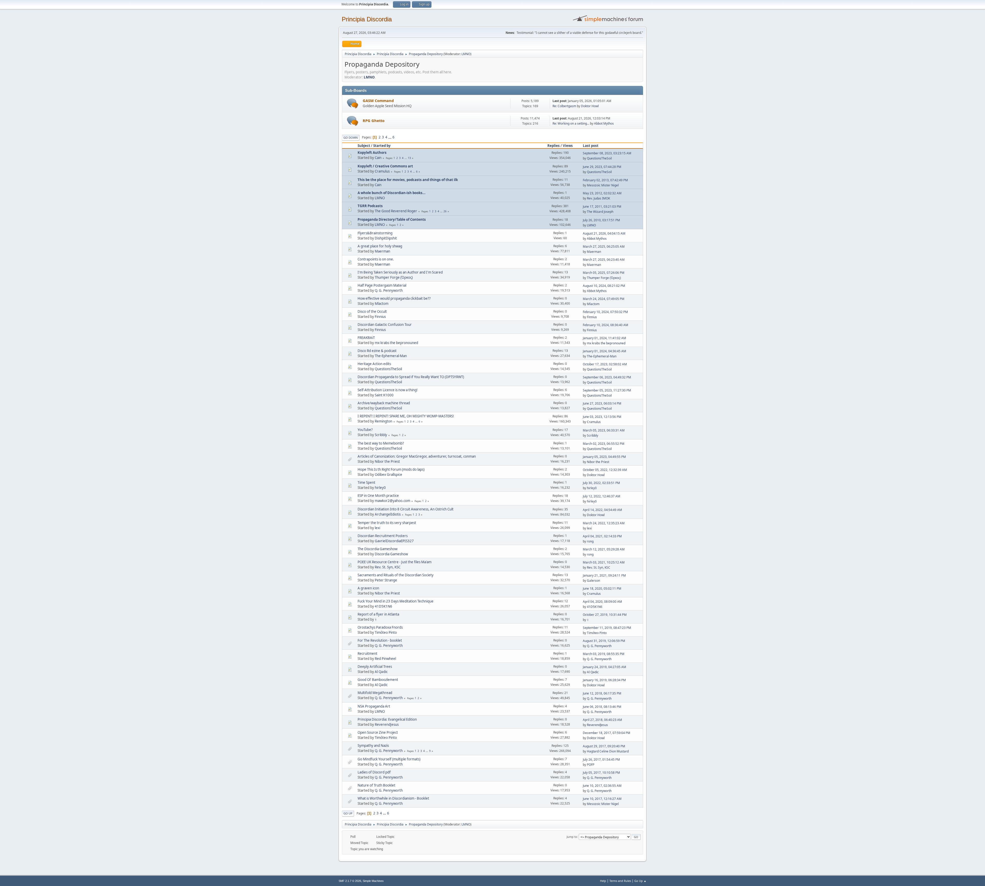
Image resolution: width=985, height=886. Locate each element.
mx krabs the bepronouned (396, 342)
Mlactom (381, 303)
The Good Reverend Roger (396, 211)
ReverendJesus (387, 724)
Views (568, 145)
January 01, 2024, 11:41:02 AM (604, 338)
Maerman (382, 251)
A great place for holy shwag (380, 246)
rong (590, 541)
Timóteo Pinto (386, 632)
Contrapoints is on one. (376, 259)
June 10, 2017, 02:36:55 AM (602, 785)
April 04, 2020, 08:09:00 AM (602, 601)
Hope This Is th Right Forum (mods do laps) (391, 469)
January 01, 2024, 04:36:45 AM (604, 351)
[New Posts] (352, 103)
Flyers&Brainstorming (375, 233)
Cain (378, 157)
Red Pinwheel (385, 658)
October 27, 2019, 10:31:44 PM (605, 614)
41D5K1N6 (383, 606)
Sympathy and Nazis (373, 745)
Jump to (572, 837)
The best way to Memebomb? (381, 443)
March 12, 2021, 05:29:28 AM (604, 549)
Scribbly (381, 434)
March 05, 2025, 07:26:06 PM (603, 272)
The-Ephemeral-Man (391, 356)
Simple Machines (373, 880)
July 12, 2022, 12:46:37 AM (601, 496)
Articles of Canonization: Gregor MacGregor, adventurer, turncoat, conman (417, 456)
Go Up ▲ (640, 881)
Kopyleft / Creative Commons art (385, 166)
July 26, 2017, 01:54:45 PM (601, 759)
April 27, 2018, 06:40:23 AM (602, 720)
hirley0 (380, 487)
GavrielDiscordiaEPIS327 (394, 541)
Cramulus (382, 171)
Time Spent (366, 482)
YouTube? (365, 429)
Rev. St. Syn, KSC (387, 567)
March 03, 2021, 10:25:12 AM (604, 562)
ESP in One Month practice (378, 495)
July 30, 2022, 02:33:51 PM (601, 483)
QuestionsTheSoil (599, 158)
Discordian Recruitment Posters (383, 535)
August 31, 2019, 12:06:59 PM (604, 641)
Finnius (380, 316)
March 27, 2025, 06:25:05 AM (604, 246)
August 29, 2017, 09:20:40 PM (604, 746)
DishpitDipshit (386, 238)
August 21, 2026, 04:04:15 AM (604, 233)
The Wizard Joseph (600, 211)
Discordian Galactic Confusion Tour (385, 324)
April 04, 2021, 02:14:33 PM (602, 536)
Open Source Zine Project (378, 732)
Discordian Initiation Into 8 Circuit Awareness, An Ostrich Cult (406, 509)
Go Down (350, 137)
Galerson (593, 580)
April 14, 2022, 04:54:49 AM (602, 510)
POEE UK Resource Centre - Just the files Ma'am (394, 562)
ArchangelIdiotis (388, 514)
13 (409, 158)
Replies (553, 145)
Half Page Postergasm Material (382, 285)
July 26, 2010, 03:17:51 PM (601, 220)
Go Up (347, 813)
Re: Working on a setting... (571, 123)
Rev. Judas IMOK (598, 198)
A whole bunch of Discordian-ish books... (392, 192)
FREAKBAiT (366, 337)
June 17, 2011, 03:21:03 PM (602, 206)
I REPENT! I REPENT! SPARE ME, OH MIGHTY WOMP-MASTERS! (406, 416)
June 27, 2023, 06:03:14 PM (602, 403)
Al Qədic (381, 671)
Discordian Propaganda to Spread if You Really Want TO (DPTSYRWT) (411, 377)
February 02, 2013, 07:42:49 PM (605, 180)
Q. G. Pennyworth (389, 290)
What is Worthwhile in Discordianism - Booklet (393, 798)
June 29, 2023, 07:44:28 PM (602, 167)
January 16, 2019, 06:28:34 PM (604, 680)
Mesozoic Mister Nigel (603, 185)
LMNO (465, 54)
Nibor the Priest (387, 461)
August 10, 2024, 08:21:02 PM (604, 286)
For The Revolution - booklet (380, 640)
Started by (382, 145)
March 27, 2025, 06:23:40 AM (604, 259)
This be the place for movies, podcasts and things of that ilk (408, 179)
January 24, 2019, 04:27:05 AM (604, 667)
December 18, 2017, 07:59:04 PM (606, 733)
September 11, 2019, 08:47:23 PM (607, 628)
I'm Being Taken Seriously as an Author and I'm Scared (400, 272)
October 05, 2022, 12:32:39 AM (605, 470)
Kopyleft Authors (372, 152)
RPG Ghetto (374, 120)
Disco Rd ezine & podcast (377, 350)
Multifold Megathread (375, 692)
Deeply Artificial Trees (375, 666)
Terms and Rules (620, 881)
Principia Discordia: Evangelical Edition (387, 719)
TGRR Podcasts (370, 206)
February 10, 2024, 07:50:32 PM (605, 312)
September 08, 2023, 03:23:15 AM (607, 153)
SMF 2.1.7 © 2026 (350, 880)
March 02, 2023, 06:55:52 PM (603, 443)
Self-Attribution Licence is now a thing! (388, 390)
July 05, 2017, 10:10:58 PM (601, 772)
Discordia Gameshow (391, 554)
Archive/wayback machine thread (384, 403)
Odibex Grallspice (388, 474)
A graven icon (368, 588)
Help (603, 881)
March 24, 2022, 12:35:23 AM (604, 523)
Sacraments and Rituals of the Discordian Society (396, 575)
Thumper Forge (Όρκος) (394, 277)
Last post (590, 145)
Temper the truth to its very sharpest (387, 522)
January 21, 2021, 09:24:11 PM (604, 575)
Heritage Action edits (374, 363)
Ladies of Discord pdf (374, 772)
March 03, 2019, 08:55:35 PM (603, 654)
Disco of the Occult (372, 311)
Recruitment (367, 653)
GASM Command (378, 100)
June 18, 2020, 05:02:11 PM (602, 588)
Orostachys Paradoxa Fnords (380, 627)
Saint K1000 (384, 395)
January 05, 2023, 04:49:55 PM (604, 457)
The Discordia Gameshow (377, 549)
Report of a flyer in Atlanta (378, 614)
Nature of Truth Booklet (376, 785)
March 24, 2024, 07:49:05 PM (603, 299)
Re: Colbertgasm (564, 106)
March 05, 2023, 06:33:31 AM (604, 430)
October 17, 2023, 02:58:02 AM (605, 364)
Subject (364, 145)
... (390, 137)
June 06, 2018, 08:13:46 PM (602, 706)
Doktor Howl (590, 106)
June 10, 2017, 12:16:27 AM (602, 799)
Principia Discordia (367, 19)
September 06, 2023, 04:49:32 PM (607, 377)
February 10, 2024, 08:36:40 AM (605, 325)
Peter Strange (386, 580)
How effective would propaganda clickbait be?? (394, 298)
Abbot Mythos (604, 123)
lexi (377, 528)
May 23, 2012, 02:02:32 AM (602, 193)
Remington (383, 421)
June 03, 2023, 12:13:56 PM (602, 417)
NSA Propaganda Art (374, 706)
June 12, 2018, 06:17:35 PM (602, 693)
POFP (590, 764)
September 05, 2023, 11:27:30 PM (607, 390)
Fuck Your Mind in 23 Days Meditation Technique (396, 601)
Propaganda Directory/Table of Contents (392, 219)
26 (445, 211)
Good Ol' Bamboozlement (378, 679)
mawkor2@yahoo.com (392, 500)
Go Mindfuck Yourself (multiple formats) (389, 759)
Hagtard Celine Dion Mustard (608, 751)
